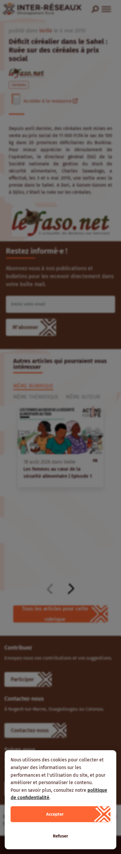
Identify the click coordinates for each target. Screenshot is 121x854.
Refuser (60, 836)
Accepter (55, 814)
